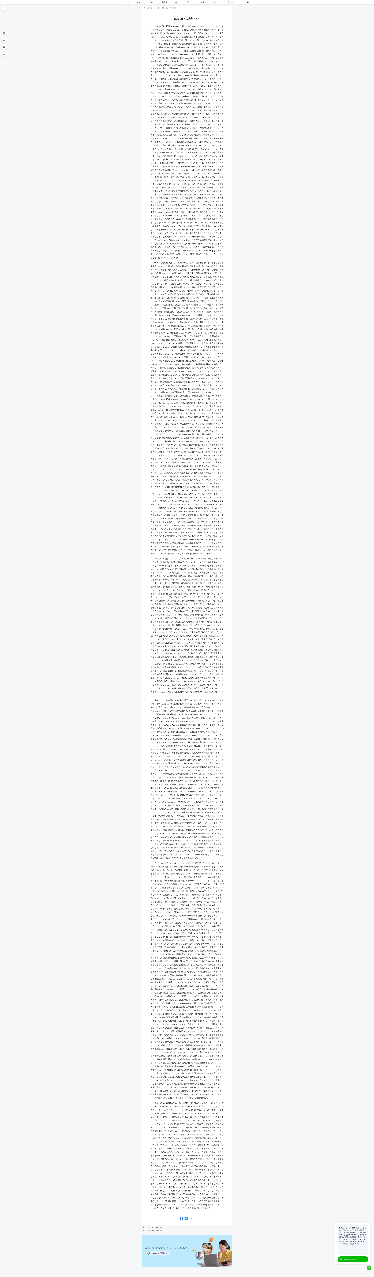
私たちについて (233, 2)
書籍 (138, 2)
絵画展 (202, 2)
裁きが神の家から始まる (151, 8)
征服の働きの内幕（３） (155, 1230)
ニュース (215, 2)
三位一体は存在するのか (155, 1227)
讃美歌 (164, 2)
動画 (151, 2)
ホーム (127, 2)
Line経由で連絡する (350, 1259)
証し (188, 2)
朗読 (176, 2)
